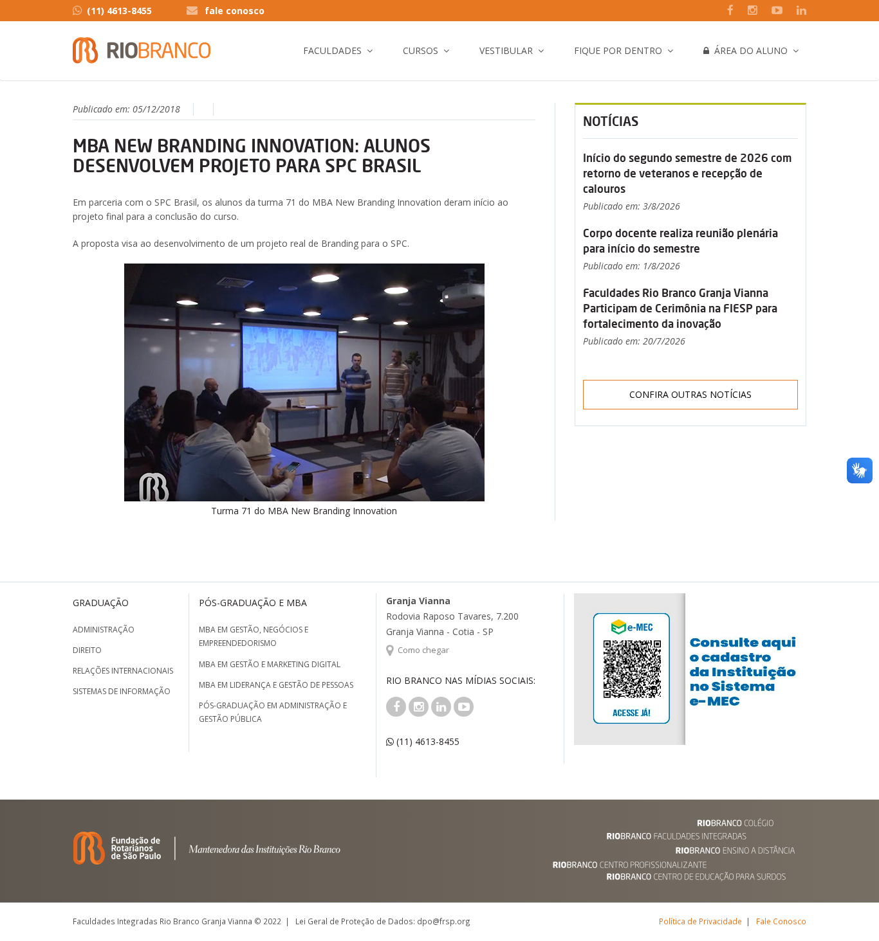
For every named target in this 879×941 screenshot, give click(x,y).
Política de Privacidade (700, 921)
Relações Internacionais (123, 670)
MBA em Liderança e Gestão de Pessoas (276, 684)
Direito (87, 650)
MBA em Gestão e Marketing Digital (269, 664)
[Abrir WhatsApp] (847, 908)
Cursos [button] (420, 50)
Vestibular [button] (506, 50)
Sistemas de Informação (122, 691)
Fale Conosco (781, 921)
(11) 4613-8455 (119, 10)
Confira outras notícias (690, 394)
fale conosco (234, 10)
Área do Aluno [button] (748, 50)
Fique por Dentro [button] (618, 50)
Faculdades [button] (332, 50)
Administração (103, 629)
